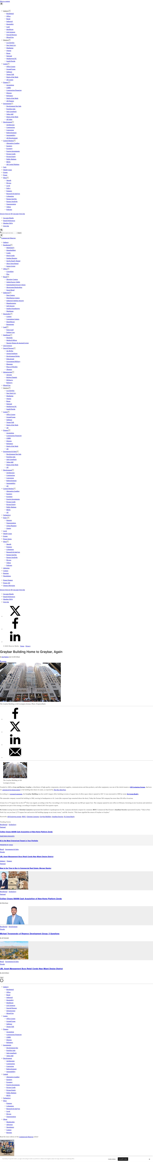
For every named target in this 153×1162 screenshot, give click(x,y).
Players (8, 183)
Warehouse (9, 311)
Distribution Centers (13, 298)
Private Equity (11, 156)
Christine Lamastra (33, 816)
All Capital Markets (12, 164)
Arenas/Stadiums (11, 353)
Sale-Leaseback (11, 111)
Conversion (10, 130)
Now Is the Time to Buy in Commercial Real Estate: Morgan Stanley (25, 868)
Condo (8, 253)
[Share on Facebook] (15, 719)
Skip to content (5, 1)
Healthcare (9, 29)
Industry (6, 242)
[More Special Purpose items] (15, 348)
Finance (5, 82)
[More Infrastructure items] (13, 372)
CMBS (8, 87)
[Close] (149, 1159)
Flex (7, 274)
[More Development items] (13, 122)
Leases (5, 64)
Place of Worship (11, 367)
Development (7, 122)
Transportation (11, 204)
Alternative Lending (12, 143)
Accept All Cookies (123, 1159)
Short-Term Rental (12, 263)
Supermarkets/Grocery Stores (16, 285)
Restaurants (10, 324)
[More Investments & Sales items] (18, 451)
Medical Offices (11, 340)
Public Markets (11, 159)
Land (8, 27)
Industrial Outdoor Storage (15, 300)
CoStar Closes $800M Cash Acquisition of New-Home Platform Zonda (26, 831)
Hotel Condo (10, 255)
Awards (8, 180)
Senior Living (10, 266)
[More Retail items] (8, 277)
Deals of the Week (12, 77)
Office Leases (10, 66)
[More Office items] (8, 269)
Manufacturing (11, 303)
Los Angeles (10, 42)
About (5, 1119)
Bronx (8, 53)
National (9, 56)
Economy (9, 148)
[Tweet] (15, 732)
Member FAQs (8, 223)
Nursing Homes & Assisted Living (17, 343)
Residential (10, 13)
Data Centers (10, 295)
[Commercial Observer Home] (7, 6)
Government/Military (13, 361)
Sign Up (7, 214)
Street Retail (10, 290)
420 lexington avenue (14, 816)
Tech (4, 167)
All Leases (9, 80)
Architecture (10, 125)
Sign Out (22, 214)
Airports (9, 375)
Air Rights (9, 351)
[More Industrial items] (10, 293)
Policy (8, 188)
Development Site (12, 1048)
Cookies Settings (112, 1159)
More (5, 177)
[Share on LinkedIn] (15, 745)
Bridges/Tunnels (11, 377)
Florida (2, 852)
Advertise (6, 568)
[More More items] (8, 178)
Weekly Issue (7, 170)
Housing (9, 520)
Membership (10, 1122)
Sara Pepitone (5, 657)
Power (5, 175)
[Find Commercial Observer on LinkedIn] (15, 642)
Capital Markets (8, 140)
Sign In (2, 214)
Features (9, 191)
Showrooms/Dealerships (14, 287)
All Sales (9, 119)
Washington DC (11, 58)
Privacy (28, 646)
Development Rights (13, 356)
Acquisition (10, 85)
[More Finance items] (9, 82)
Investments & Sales (10, 451)
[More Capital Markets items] (15, 141)
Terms (22, 646)
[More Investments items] (12, 104)
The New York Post (60, 790)
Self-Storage (10, 306)
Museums (9, 364)
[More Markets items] (10, 40)
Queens (8, 50)
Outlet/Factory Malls (13, 282)
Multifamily (10, 247)
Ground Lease (10, 69)
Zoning (8, 528)
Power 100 (6, 583)
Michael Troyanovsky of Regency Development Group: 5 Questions (29, 933)
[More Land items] (7, 327)
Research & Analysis (13, 193)
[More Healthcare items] (11, 335)
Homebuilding (11, 250)
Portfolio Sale (10, 109)
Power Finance (8, 580)
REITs (8, 162)
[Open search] (1, 230)
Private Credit (10, 154)
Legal (8, 185)
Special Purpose (11, 35)
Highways (9, 380)
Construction (10, 127)
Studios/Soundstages (13, 308)
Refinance (9, 95)
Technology (7, 515)
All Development (12, 138)
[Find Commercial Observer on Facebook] (15, 629)
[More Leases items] (9, 64)
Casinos (8, 316)
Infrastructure (7, 372)
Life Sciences (10, 32)
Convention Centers (12, 319)
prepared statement (16, 794)
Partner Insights (11, 199)
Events (5, 172)
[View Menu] (1, 4)
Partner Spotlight (11, 201)
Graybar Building (45, 816)
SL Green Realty (132, 794)
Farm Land (9, 330)
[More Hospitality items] (11, 314)
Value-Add (9, 114)
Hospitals (9, 337)
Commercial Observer (26, 1137)
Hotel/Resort (10, 322)
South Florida (10, 61)
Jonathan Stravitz (57, 816)
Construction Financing (14, 90)
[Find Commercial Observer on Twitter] (15, 616)
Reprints (6, 573)
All (7, 428)
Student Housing (11, 258)
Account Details (8, 218)
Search (19, 233)
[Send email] (15, 757)
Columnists (10, 196)
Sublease (9, 72)
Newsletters (7, 576)
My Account (15, 214)
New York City (11, 45)
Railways (9, 382)
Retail (8, 19)
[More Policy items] (8, 518)
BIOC (24, 816)
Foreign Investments (13, 151)
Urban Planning (11, 526)
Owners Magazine (9, 585)
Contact (5, 571)
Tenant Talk (10, 74)
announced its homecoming (11, 790)
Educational (10, 359)
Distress (9, 93)
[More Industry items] (10, 11)
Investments (7, 103)
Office (8, 16)
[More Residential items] (12, 245)
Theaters (9, 369)
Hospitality (10, 24)
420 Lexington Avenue (137, 787)
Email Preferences (9, 220)
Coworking (10, 271)
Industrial (9, 21)
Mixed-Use (10, 37)
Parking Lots (10, 332)
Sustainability (10, 135)
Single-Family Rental (13, 261)
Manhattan (9, 48)
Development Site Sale (13, 106)
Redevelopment (11, 132)
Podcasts (9, 209)
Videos (8, 207)
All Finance (10, 101)
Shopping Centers (12, 279)
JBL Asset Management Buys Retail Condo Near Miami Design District (26, 856)
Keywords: (3, 816)
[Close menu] (1, 235)
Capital (5, 1074)
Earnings (9, 146)
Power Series (7, 539)
